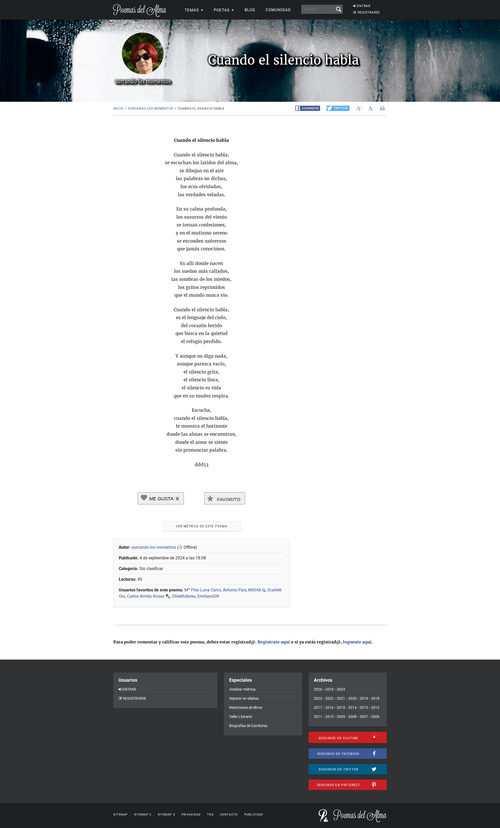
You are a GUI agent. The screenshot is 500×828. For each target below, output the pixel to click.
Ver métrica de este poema (201, 526)
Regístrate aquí (274, 641)
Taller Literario (240, 716)
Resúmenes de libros (245, 707)
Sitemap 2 (142, 814)
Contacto (229, 814)
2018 (375, 698)
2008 (352, 716)
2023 (318, 698)
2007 (364, 716)
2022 (329, 698)
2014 (352, 707)
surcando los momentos (150, 108)
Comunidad (278, 10)
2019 (364, 698)
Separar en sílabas (244, 698)
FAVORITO (228, 499)
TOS (210, 814)
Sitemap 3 (166, 814)
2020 (352, 698)
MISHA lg (256, 589)
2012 (375, 707)
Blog (250, 10)
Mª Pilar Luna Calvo (202, 589)
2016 (329, 707)
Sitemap (120, 814)
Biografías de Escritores (248, 726)
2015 (341, 707)
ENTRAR (363, 6)
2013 (364, 707)
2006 (375, 716)
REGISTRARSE (369, 12)
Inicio (118, 108)
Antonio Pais (234, 589)
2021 (341, 698)
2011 (318, 716)
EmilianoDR (208, 596)
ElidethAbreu (184, 596)
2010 (329, 716)
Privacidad (191, 814)
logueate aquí (357, 641)
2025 (329, 689)
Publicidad (253, 814)
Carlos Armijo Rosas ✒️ (149, 596)
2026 (318, 689)
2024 (341, 689)
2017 (318, 707)
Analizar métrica (242, 689)
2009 (341, 716)
